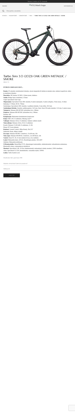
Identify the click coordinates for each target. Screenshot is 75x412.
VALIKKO (4, 6)
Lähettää (12, 175)
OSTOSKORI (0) (68, 6)
